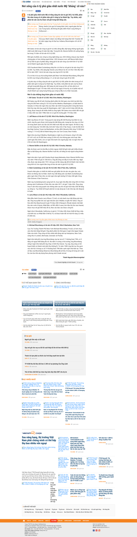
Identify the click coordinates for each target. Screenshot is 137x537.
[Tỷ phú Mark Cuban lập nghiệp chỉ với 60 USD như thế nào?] (33, 40)
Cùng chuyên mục (63, 283)
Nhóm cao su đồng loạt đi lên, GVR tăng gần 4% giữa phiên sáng (77, 492)
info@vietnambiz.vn (33, 533)
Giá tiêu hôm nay (85, 509)
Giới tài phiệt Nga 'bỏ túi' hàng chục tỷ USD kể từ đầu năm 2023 (37, 326)
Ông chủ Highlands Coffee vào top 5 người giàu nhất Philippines (37, 314)
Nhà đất (72, 483)
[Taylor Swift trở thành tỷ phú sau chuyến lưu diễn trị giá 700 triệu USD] (37, 295)
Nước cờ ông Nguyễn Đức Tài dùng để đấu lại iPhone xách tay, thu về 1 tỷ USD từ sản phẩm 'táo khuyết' (53, 412)
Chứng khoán (68, 396)
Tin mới (29, 336)
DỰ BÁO (34, 520)
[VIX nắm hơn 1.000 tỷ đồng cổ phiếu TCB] (92, 440)
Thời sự (27, 366)
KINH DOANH (86, 520)
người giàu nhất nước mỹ (60, 273)
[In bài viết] (81, 11)
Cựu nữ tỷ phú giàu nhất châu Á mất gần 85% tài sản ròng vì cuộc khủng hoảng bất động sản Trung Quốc (37, 320)
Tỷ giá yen (54, 509)
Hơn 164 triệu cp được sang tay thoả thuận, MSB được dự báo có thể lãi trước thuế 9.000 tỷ (70, 309)
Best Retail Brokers (69, 512)
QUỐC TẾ (47, 520)
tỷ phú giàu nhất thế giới (50, 277)
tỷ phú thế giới (32, 273)
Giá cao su (60, 512)
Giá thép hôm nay (29, 512)
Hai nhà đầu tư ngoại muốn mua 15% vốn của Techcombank (69, 326)
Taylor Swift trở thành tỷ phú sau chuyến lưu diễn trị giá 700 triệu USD (37, 304)
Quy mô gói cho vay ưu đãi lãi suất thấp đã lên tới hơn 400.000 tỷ (69, 304)
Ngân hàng (36, 2)
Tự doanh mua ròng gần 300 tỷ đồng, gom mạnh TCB (106, 477)
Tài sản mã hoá (47, 2)
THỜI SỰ (29, 520)
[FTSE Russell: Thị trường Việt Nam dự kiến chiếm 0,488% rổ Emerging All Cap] (75, 384)
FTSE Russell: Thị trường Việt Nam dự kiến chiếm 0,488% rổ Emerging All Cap (75, 390)
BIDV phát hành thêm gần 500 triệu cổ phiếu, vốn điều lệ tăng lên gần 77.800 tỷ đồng (70, 321)
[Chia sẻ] (23, 19)
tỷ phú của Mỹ (73, 273)
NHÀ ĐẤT (60, 520)
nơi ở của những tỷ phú (35, 277)
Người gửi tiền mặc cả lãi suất (35, 340)
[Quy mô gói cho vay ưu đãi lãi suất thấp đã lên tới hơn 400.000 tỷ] (70, 295)
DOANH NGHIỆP (77, 520)
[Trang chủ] (23, 15)
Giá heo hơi (69, 509)
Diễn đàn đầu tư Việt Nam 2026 (84, 512)
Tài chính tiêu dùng (84, 2)
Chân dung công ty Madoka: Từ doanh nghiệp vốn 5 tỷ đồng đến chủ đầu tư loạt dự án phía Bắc (32, 392)
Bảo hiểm (57, 2)
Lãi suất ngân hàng (96, 509)
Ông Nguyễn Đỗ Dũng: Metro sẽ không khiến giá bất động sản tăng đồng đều (106, 492)
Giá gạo (53, 512)
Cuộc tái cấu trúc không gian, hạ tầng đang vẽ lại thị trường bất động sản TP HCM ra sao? (77, 478)
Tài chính (27, 2)
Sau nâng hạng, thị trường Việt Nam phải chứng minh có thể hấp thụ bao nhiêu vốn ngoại (39, 440)
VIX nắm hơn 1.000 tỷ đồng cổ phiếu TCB (105, 439)
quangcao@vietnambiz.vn (102, 527)
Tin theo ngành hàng (96, 4)
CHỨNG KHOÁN (68, 520)
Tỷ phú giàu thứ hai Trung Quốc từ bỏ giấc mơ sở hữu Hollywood (61, 24)
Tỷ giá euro (61, 509)
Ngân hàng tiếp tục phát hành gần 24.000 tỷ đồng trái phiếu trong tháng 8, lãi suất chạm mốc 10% (31, 412)
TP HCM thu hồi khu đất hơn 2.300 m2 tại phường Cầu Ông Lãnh (46, 364)
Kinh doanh (25, 397)
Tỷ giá (64, 2)
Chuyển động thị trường (31, 374)
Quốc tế (27, 358)
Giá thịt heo (47, 512)
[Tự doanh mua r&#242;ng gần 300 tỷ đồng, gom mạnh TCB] (92, 478)
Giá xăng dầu (106, 509)
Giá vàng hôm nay (29, 509)
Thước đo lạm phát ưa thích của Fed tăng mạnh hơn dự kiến (45, 356)
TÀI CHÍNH (53, 520)
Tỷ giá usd (47, 509)
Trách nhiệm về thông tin (31, 535)
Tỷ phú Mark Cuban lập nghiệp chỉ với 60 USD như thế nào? (59, 37)
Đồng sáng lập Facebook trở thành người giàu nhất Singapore (37, 309)
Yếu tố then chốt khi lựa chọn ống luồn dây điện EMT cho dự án (46, 372)
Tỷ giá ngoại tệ (39, 509)
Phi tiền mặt (72, 2)
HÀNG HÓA (41, 520)
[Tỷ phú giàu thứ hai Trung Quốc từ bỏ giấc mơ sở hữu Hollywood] (33, 27)
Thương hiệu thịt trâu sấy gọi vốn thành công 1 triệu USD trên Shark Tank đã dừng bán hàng (53, 392)
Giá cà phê (76, 509)
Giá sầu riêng (38, 512)
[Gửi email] (83, 10)
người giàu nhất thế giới (45, 273)
